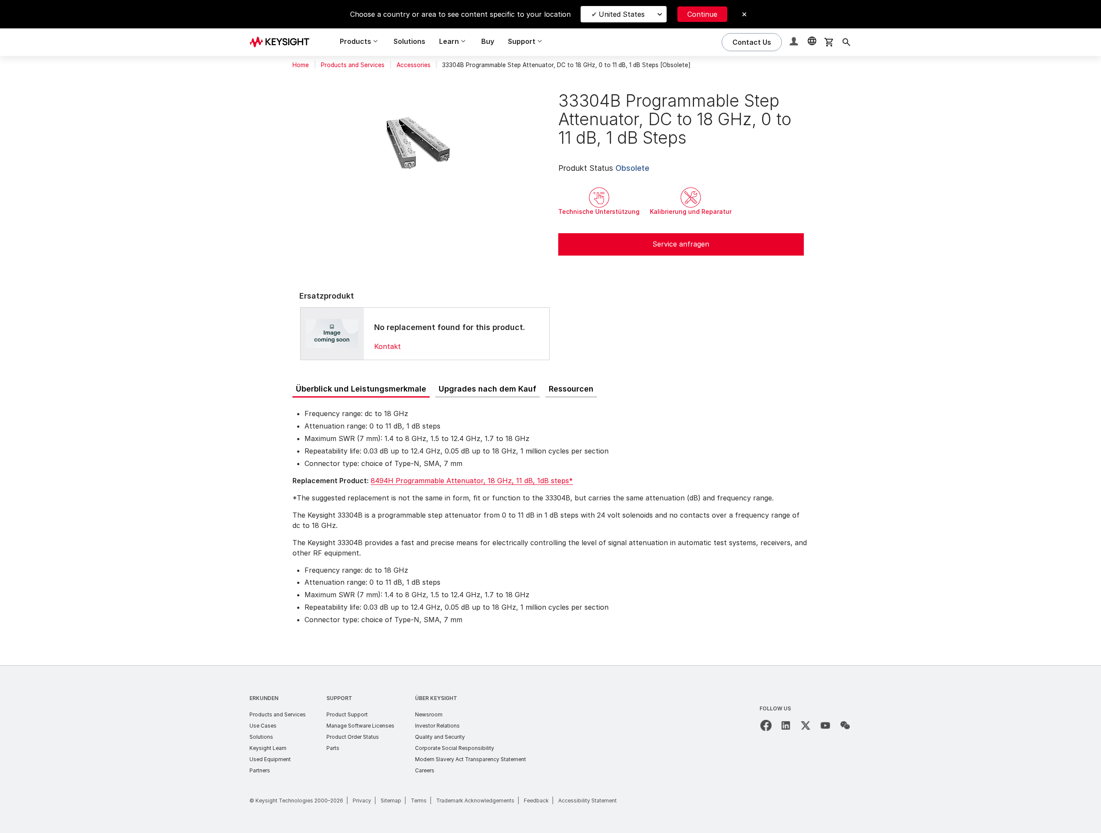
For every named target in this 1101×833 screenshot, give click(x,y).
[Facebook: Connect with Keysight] (766, 725)
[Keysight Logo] (282, 42)
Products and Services (352, 65)
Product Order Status (352, 737)
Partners (259, 770)
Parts (332, 748)
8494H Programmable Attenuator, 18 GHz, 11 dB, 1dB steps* (472, 480)
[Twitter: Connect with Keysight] (805, 725)
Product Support (347, 714)
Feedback (536, 800)
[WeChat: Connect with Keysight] (845, 725)
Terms (419, 800)
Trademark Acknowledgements (475, 800)
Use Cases (263, 725)
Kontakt (387, 346)
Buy (487, 41)
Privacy (362, 800)
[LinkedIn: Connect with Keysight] (785, 725)
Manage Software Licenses (360, 725)
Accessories (414, 65)
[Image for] (332, 333)
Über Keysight (436, 698)
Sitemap (391, 800)
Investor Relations (437, 725)
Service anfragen (680, 244)
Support (339, 698)
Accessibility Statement (587, 800)
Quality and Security (440, 737)
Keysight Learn (267, 748)
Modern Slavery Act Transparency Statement (470, 759)
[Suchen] (846, 42)
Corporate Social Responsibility (454, 748)
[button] (795, 42)
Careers (424, 770)
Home (300, 65)
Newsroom (429, 714)
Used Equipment (270, 759)
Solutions (409, 41)
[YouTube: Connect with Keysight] (825, 725)
